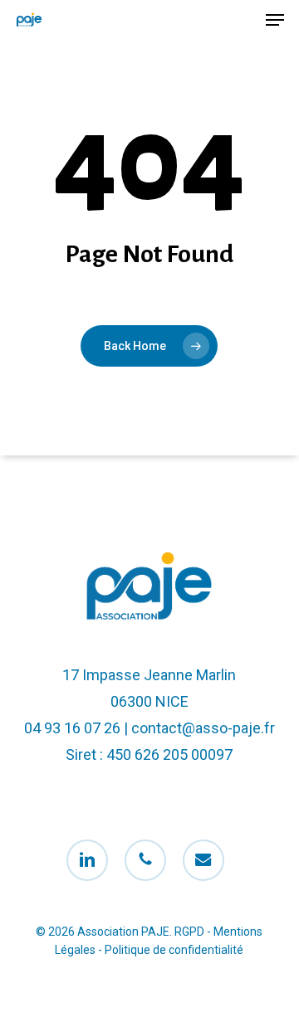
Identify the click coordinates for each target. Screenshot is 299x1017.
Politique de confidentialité (174, 949)
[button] (275, 20)
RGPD (189, 931)
